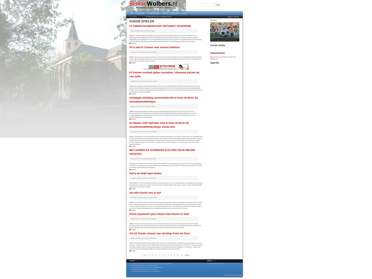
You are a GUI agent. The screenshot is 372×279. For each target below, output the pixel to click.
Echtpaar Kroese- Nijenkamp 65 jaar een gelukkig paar (146, 271)
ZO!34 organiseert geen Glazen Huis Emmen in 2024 (159, 214)
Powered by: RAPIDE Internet (230, 275)
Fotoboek (184, 13)
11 (181, 255)
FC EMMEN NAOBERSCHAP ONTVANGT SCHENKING (160, 26)
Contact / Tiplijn (175, 13)
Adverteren (165, 13)
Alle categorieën (140, 13)
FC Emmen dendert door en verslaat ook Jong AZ (145, 265)
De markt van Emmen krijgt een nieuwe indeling (144, 269)
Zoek (217, 5)
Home (131, 13)
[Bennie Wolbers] (159, 5)
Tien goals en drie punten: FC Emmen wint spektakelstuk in (161, 16)
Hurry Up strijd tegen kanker (145, 173)
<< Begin (144, 255)
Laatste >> (187, 255)
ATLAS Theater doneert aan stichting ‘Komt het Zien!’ (159, 233)
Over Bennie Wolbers (153, 13)
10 (178, 255)
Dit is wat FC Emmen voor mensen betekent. (154, 47)
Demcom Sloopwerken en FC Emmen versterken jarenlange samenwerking (151, 263)
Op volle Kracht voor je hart (145, 192)
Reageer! (133, 43)
